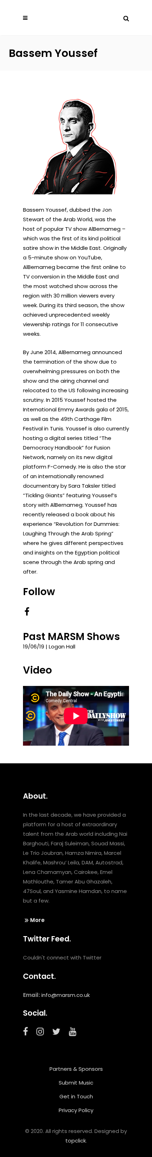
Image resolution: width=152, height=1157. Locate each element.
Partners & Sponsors (76, 1069)
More (37, 920)
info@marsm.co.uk (65, 995)
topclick (75, 1140)
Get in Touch (76, 1096)
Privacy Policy (76, 1110)
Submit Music (76, 1082)
